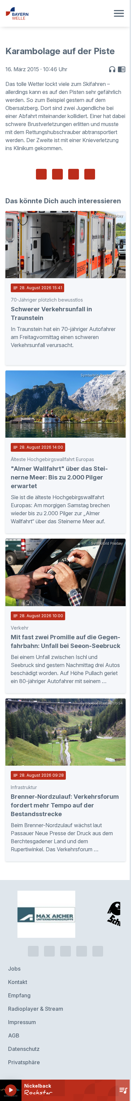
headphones (112, 69)
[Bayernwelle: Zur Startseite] (57, 13)
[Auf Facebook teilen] (41, 174)
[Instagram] (81, 951)
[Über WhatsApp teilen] (73, 174)
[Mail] (97, 951)
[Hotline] (33, 951)
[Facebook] (65, 951)
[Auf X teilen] (57, 174)
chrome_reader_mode (122, 69)
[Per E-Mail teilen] (89, 174)
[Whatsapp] (49, 951)
